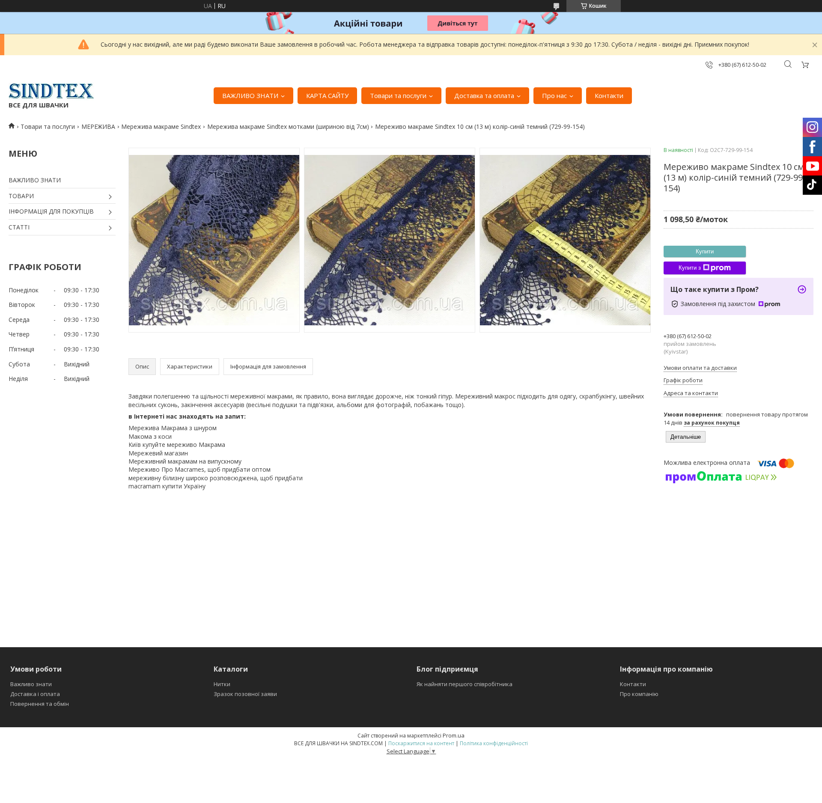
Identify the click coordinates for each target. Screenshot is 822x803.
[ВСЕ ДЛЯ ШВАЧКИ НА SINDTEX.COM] (51, 91)
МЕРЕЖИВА (98, 126)
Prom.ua (454, 735)
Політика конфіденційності (494, 743)
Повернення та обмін (39, 704)
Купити (705, 251)
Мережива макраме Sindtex (161, 126)
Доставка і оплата (35, 694)
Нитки (222, 684)
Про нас (554, 95)
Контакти (609, 95)
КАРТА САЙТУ (327, 95)
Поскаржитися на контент (421, 743)
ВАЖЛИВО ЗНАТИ (250, 95)
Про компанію (639, 694)
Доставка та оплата (484, 95)
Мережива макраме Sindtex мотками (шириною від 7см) (288, 126)
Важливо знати (31, 684)
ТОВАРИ (21, 196)
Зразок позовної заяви (245, 694)
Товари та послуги (398, 95)
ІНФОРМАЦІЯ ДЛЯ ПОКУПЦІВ (51, 211)
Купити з (690, 268)
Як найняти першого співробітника (464, 684)
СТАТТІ (19, 227)
